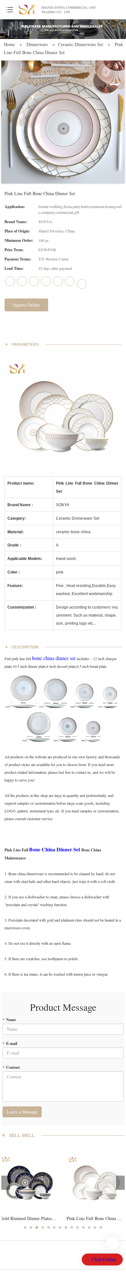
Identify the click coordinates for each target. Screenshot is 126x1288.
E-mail (10, 1043)
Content (11, 1067)
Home (9, 44)
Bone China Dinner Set (54, 849)
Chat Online (103, 1259)
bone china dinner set (53, 658)
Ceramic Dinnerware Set (80, 44)
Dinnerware (37, 44)
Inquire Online (26, 305)
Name (9, 1019)
